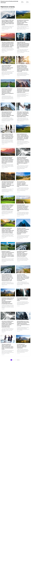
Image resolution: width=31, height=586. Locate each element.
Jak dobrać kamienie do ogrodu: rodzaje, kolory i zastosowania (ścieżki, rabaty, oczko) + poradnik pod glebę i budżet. (7, 347)
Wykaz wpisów (22, 2)
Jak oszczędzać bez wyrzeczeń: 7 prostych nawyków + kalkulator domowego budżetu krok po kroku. (22, 184)
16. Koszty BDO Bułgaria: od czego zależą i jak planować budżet (22, 299)
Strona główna (27, 2)
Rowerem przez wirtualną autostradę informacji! (9, 2)
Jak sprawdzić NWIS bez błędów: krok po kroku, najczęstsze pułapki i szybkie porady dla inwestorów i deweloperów (7, 68)
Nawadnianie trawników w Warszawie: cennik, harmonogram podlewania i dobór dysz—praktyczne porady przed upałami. (22, 254)
